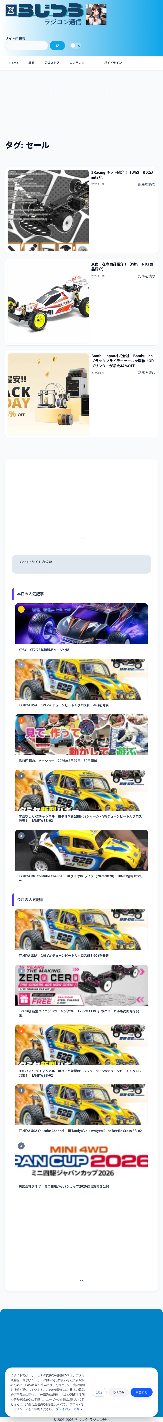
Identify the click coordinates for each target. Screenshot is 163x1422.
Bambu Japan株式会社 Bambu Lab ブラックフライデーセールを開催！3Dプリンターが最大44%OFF (122, 360)
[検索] (57, 45)
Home (13, 62)
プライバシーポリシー (71, 1409)
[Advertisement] (81, 104)
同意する (142, 1392)
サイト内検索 (15, 38)
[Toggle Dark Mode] (75, 45)
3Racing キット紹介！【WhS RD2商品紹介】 (122, 175)
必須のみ (119, 1392)
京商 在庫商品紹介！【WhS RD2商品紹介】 (122, 267)
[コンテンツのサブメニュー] (94, 63)
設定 (99, 1392)
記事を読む (146, 184)
